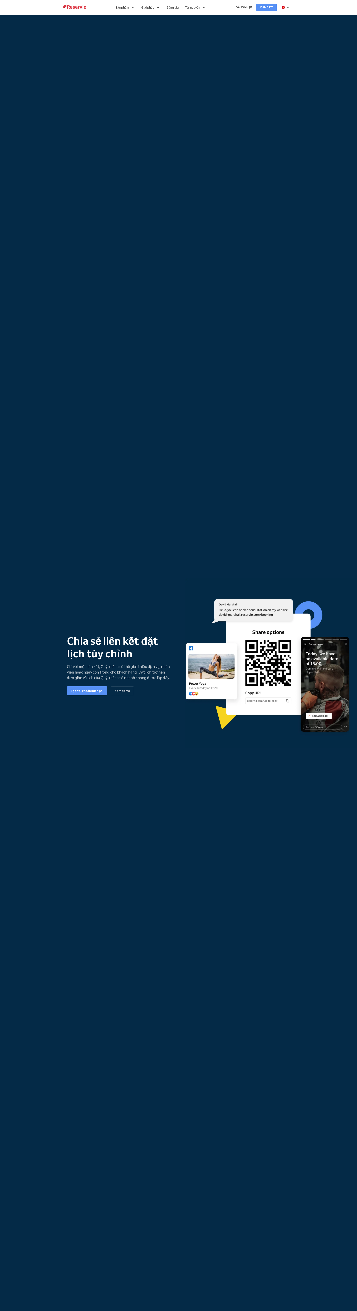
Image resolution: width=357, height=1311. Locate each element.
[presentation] (285, 7)
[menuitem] (125, 7)
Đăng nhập (244, 7)
